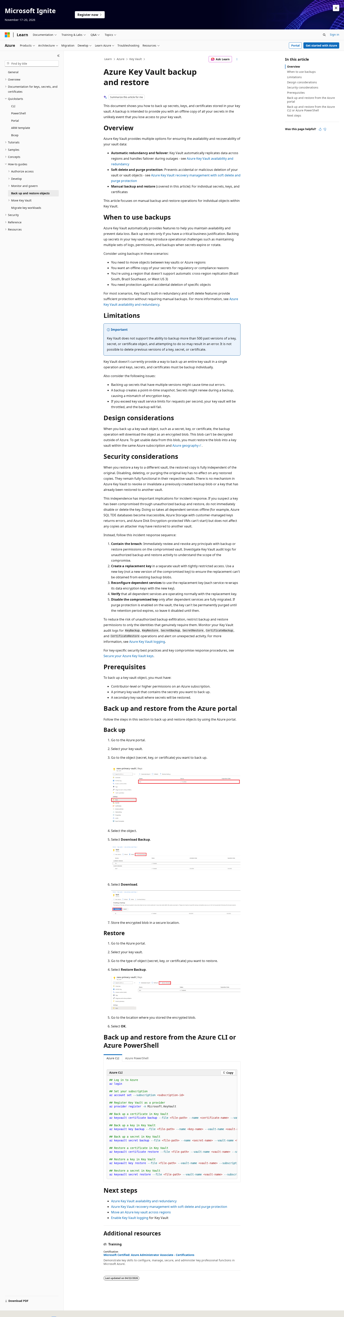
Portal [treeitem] (15, 121)
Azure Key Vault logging (147, 641)
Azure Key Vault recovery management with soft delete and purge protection (169, 1206)
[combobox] (32, 63)
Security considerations (302, 87)
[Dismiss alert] (336, 8)
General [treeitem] (13, 72)
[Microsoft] (7, 34)
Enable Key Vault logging (129, 1218)
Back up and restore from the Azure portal (311, 99)
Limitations (294, 77)
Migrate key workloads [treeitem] (26, 208)
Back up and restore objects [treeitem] (30, 193)
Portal (295, 45)
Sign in (334, 34)
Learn (108, 59)
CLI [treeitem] (13, 106)
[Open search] (324, 34)
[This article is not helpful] (324, 129)
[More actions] (237, 59)
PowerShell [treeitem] (18, 113)
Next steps (294, 115)
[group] (172, 1127)
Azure (120, 59)
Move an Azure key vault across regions (141, 1212)
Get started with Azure (321, 45)
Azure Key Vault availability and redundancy (144, 1201)
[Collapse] (58, 56)
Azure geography (185, 445)
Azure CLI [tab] (113, 1058)
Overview (293, 66)
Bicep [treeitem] (15, 135)
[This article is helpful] (320, 129)
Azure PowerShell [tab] (137, 1058)
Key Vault (135, 59)
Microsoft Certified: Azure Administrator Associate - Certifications (149, 1255)
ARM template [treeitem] (20, 128)
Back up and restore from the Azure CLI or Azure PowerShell (311, 108)
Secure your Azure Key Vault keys (128, 656)
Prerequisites (296, 92)
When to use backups (301, 72)
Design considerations (302, 82)
